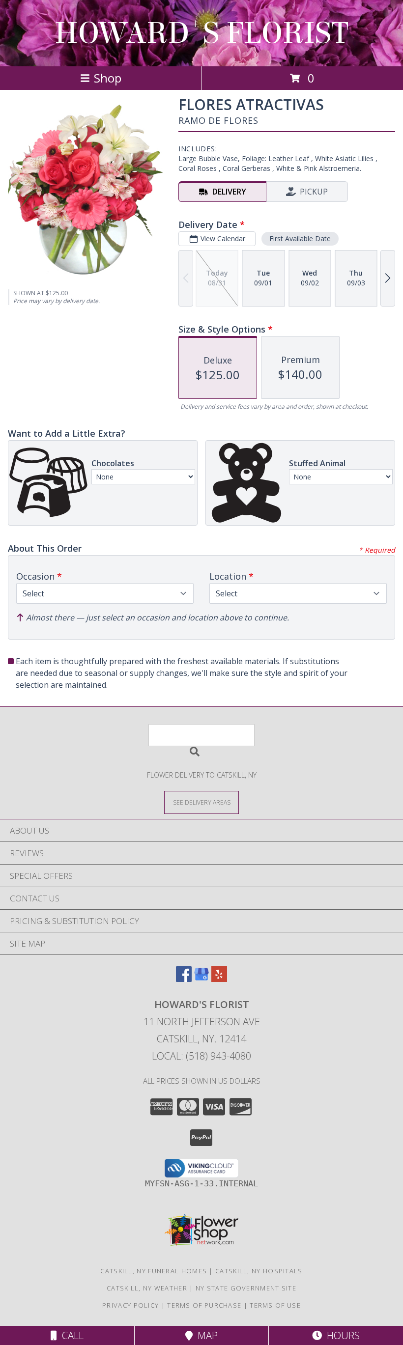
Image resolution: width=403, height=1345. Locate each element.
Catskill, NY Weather (147, 1288)
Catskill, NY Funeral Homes (153, 1270)
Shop (107, 78)
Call (70, 1335)
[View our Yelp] (219, 978)
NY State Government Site (246, 1288)
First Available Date (300, 238)
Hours (341, 1335)
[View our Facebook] (184, 978)
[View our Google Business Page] (201, 978)
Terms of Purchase (204, 1305)
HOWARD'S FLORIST (201, 33)
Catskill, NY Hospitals (259, 1270)
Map (205, 1335)
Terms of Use (275, 1305)
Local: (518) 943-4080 (201, 1056)
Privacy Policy (130, 1305)
